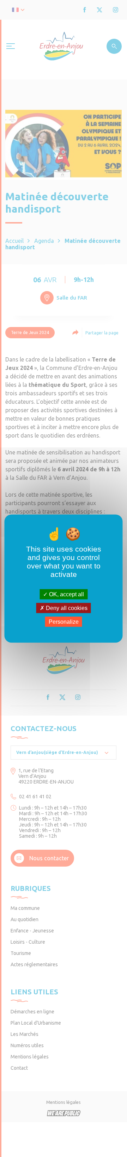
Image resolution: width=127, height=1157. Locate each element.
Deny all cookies (65, 608)
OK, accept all (66, 594)
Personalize (64, 622)
